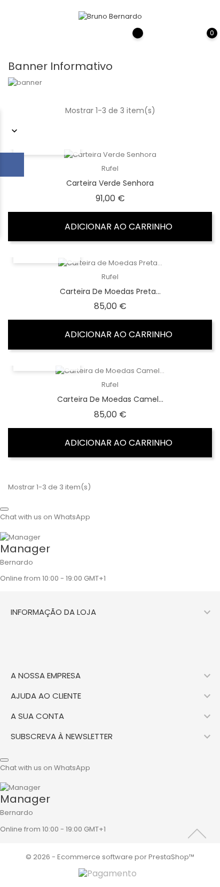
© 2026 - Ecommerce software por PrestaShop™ (110, 857)
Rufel (110, 168)
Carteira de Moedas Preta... (110, 291)
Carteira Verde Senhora (110, 183)
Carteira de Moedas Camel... (110, 399)
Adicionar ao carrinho (117, 226)
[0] (201, 40)
